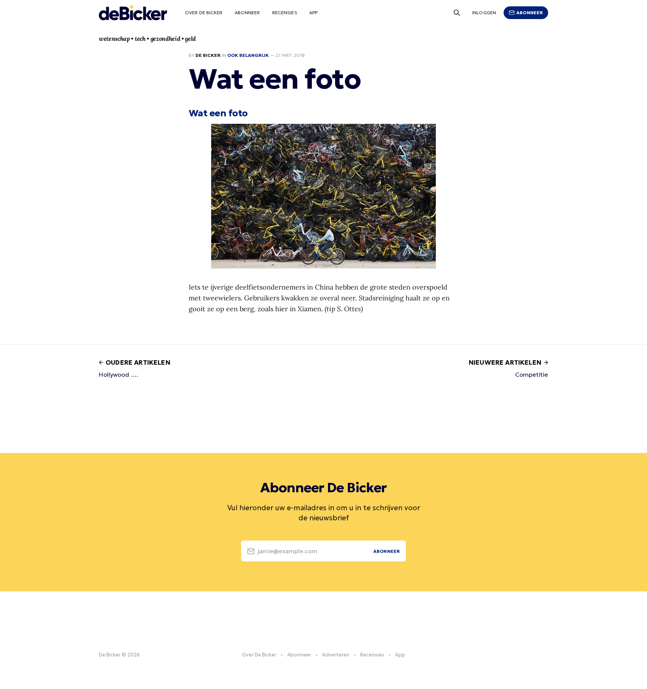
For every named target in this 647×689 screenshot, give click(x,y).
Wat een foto (218, 113)
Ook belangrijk (248, 55)
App (313, 12)
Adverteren (335, 655)
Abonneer (247, 12)
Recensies (284, 12)
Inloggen (484, 12)
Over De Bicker (204, 12)
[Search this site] (456, 12)
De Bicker (208, 55)
